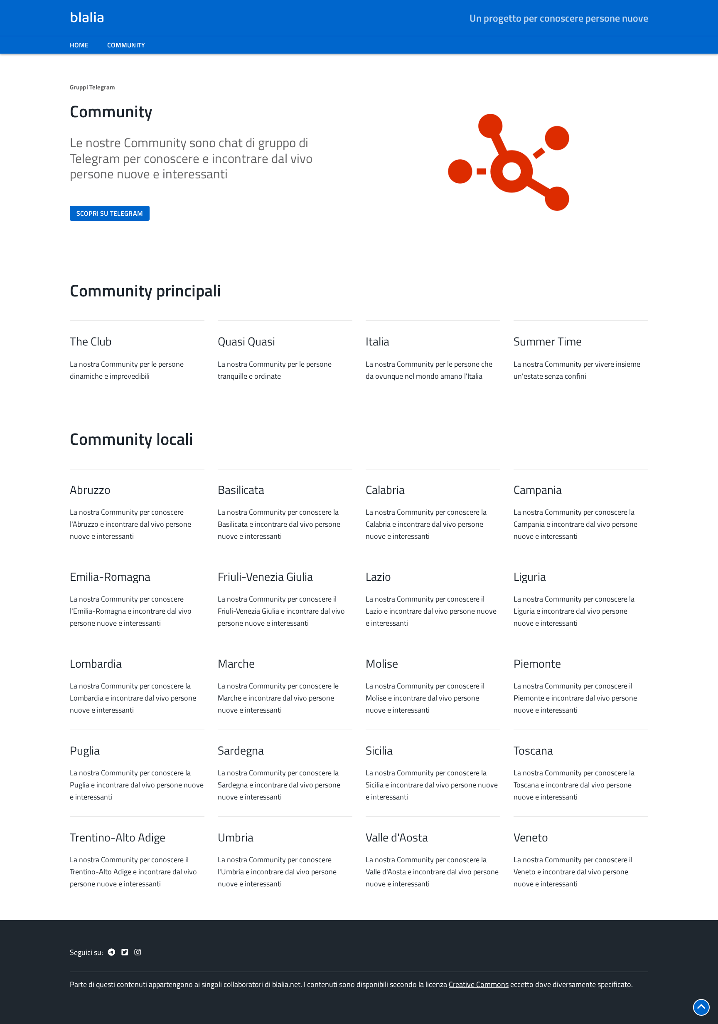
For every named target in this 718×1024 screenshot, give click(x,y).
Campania (538, 490)
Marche (236, 663)
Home (79, 45)
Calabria (385, 490)
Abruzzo (90, 490)
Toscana (533, 750)
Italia (377, 341)
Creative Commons (479, 984)
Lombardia (96, 663)
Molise (382, 663)
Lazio (378, 577)
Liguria (530, 577)
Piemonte (537, 663)
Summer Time (548, 341)
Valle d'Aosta (397, 837)
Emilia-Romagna (110, 577)
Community (126, 45)
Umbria (235, 837)
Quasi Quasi (246, 341)
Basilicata (241, 490)
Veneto (531, 837)
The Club (91, 341)
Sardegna (241, 750)
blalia (87, 18)
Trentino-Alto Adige (117, 837)
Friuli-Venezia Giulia (265, 577)
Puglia (85, 750)
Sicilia (379, 750)
